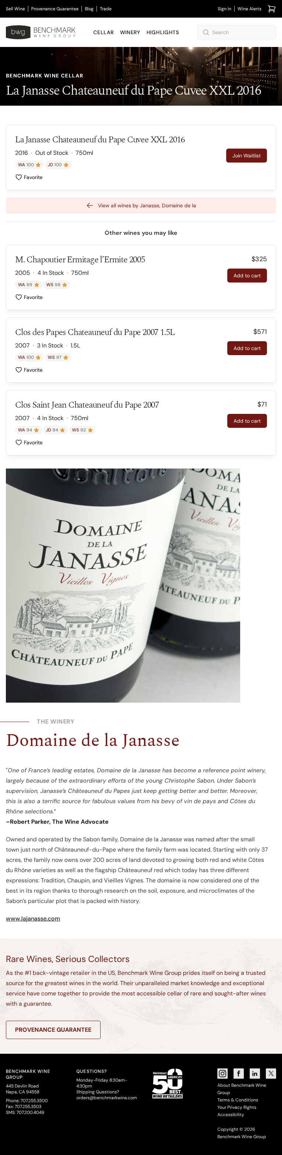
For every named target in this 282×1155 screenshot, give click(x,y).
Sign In (224, 9)
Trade (106, 9)
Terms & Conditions (237, 1100)
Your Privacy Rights (236, 1107)
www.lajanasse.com (33, 918)
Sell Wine (15, 9)
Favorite (33, 177)
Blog (89, 9)
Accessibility (230, 1115)
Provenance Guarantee (55, 9)
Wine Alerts (249, 9)
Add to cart (247, 275)
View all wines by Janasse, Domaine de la (147, 205)
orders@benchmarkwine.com (106, 1098)
